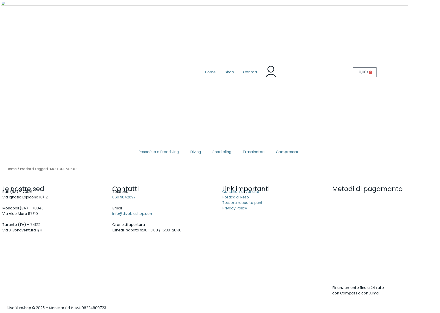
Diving (195, 151)
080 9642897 (124, 197)
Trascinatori (253, 151)
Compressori (287, 151)
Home (210, 72)
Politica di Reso (235, 197)
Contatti (250, 72)
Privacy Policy (234, 208)
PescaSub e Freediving (158, 151)
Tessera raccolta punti (242, 202)
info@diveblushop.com (132, 213)
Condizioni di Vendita (240, 191)
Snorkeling (221, 151)
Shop (229, 72)
